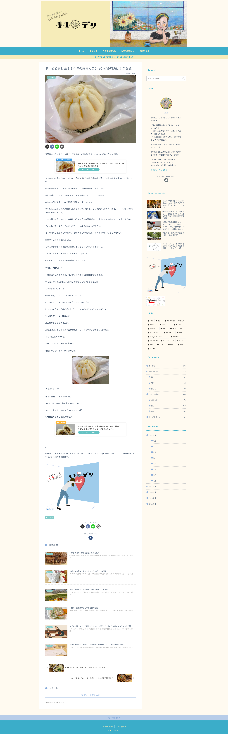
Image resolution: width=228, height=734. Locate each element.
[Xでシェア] (47, 146)
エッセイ (51, 517)
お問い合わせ (121, 726)
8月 (154, 440)
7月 (154, 446)
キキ (166, 112)
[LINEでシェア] (57, 146)
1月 (154, 480)
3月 (154, 469)
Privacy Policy (107, 726)
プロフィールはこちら (159, 170)
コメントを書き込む (90, 695)
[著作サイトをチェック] (90, 538)
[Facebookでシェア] (52, 146)
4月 (154, 463)
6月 (154, 452)
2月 (154, 475)
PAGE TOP (115, 717)
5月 (154, 458)
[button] (62, 146)
